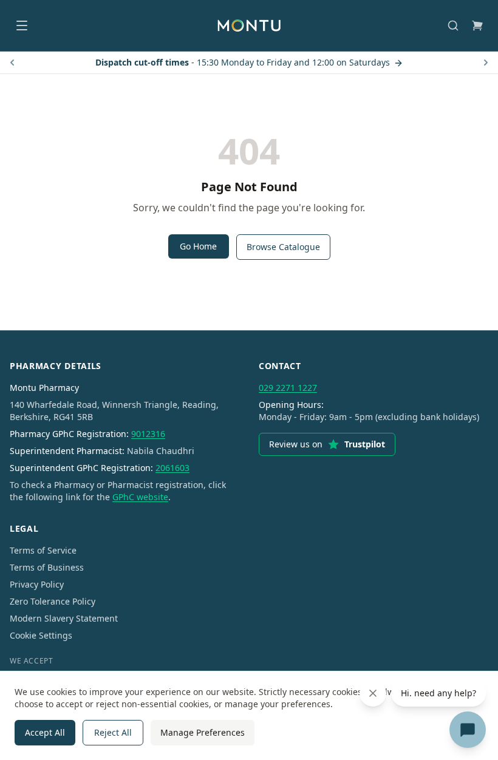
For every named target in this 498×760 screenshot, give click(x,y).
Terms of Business (47, 567)
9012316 (148, 433)
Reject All (113, 732)
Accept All (45, 732)
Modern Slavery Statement (64, 618)
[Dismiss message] (373, 693)
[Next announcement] (486, 62)
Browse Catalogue (283, 247)
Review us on (327, 444)
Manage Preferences (202, 732)
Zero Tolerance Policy (52, 601)
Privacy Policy (37, 584)
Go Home (198, 246)
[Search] (453, 25)
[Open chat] (467, 729)
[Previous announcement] (12, 62)
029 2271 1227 (288, 387)
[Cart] (477, 25)
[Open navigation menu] (22, 25)
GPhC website (140, 497)
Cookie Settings (41, 635)
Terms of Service (43, 550)
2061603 (172, 467)
